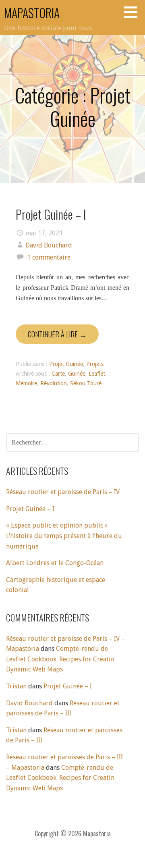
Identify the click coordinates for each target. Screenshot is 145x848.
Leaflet (97, 373)
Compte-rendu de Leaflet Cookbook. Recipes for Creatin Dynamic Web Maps (60, 659)
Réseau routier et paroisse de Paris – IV (63, 492)
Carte (58, 373)
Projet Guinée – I (51, 214)
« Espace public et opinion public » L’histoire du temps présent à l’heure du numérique (64, 536)
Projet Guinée (66, 364)
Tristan (16, 686)
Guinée (76, 373)
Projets (95, 364)
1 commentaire (48, 257)
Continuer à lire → (57, 334)
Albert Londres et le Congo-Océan (55, 563)
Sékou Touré (86, 383)
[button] (133, 12)
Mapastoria (32, 13)
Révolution (53, 383)
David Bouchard (48, 245)
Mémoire (26, 383)
